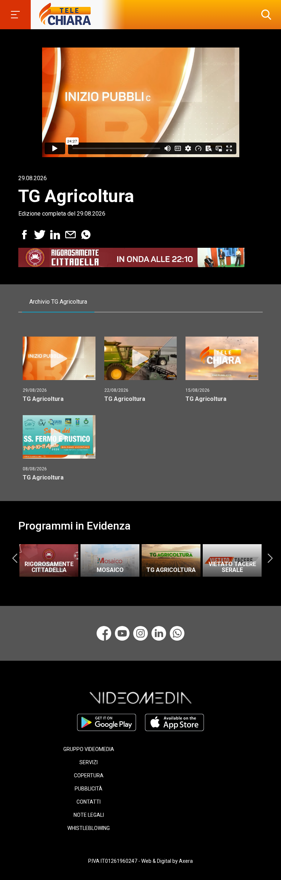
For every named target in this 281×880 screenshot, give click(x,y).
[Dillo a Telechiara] (177, 633)
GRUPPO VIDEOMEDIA (88, 749)
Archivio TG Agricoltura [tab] (58, 301)
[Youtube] (122, 633)
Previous (14, 558)
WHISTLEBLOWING (88, 828)
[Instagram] (140, 633)
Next (270, 558)
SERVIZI (88, 762)
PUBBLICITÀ (88, 789)
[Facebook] (104, 633)
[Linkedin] (159, 633)
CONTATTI (88, 802)
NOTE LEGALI (89, 815)
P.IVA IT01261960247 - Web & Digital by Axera (140, 861)
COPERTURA (89, 775)
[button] (264, 14)
